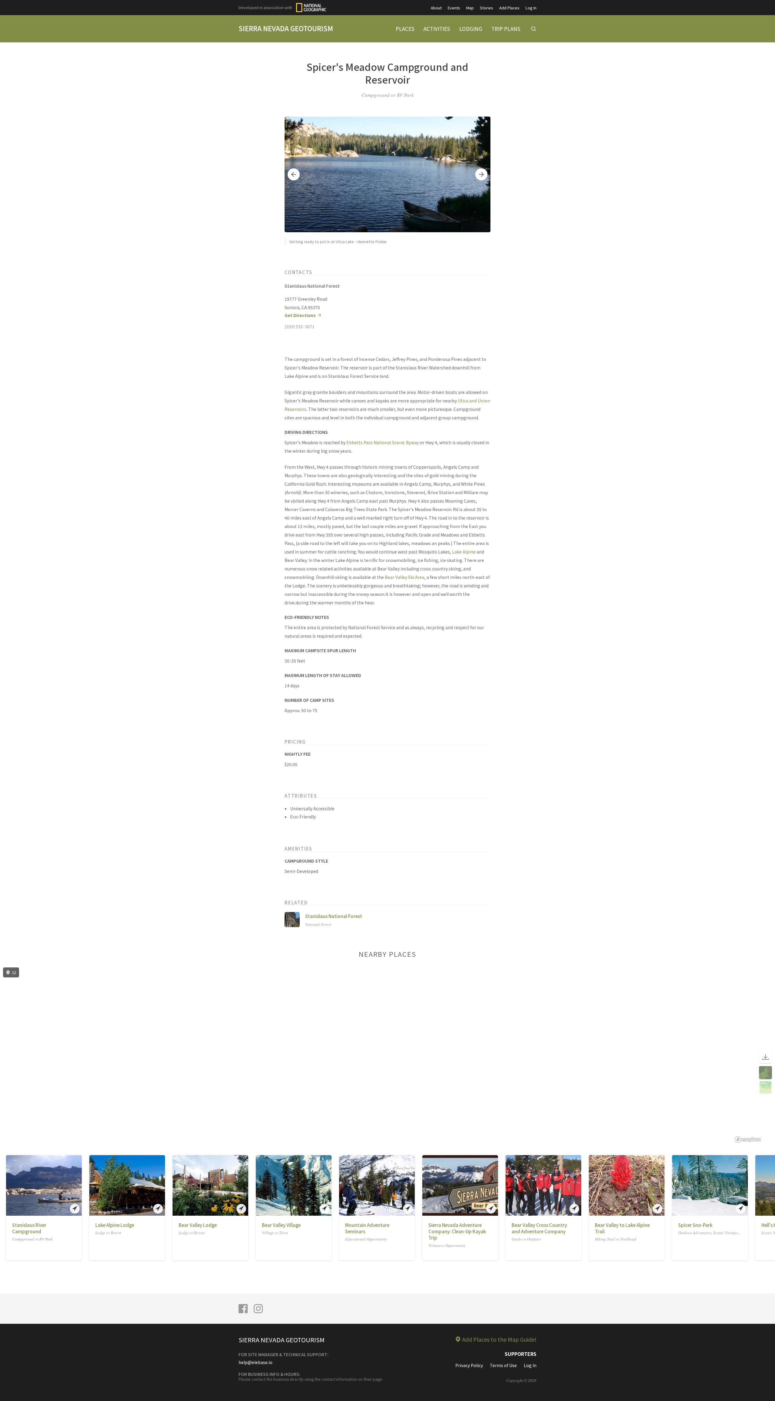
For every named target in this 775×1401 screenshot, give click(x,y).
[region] (387, 1055)
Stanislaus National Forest (333, 916)
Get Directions (300, 315)
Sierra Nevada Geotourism (286, 28)
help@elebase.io (255, 1362)
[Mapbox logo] (747, 1139)
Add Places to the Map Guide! (499, 1339)
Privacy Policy (469, 1365)
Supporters (520, 1353)
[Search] (533, 29)
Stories (486, 8)
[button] (294, 174)
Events (454, 8)
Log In (531, 8)
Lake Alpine (464, 552)
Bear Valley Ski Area (404, 577)
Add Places (509, 8)
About (436, 8)
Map (470, 8)
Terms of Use (503, 1365)
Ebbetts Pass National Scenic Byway (382, 442)
